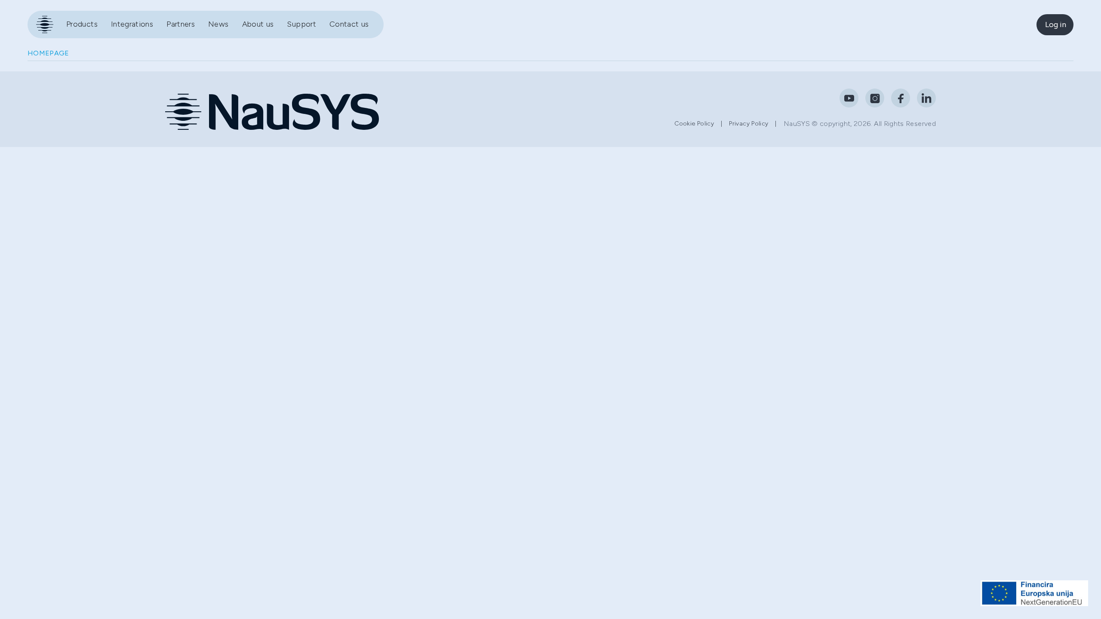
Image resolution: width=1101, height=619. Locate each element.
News (218, 24)
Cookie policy (694, 123)
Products (82, 24)
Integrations (132, 24)
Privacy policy (748, 123)
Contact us (349, 24)
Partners (180, 24)
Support (301, 24)
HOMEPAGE (48, 53)
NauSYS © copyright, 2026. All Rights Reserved (860, 124)
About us (258, 24)
